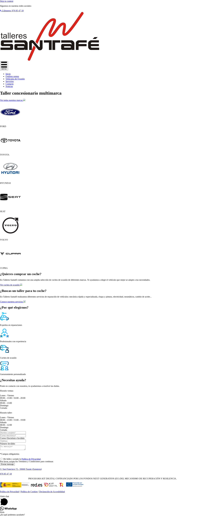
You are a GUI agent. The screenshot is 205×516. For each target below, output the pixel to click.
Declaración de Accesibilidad (52, 491)
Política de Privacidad (31, 459)
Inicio (8, 74)
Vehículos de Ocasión (15, 79)
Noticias (9, 86)
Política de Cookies (29, 491)
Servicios (10, 81)
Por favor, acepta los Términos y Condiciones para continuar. (27, 461)
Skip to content (6, 1)
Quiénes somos (12, 76)
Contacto (10, 84)
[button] (12, 10)
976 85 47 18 (6, 474)
